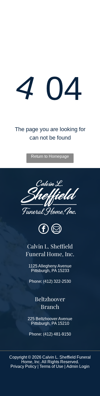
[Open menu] (90, 16)
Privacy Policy (23, 366)
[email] (56, 229)
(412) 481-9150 (57, 334)
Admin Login (77, 366)
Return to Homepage (50, 156)
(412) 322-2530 (57, 281)
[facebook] (43, 229)
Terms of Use (51, 366)
